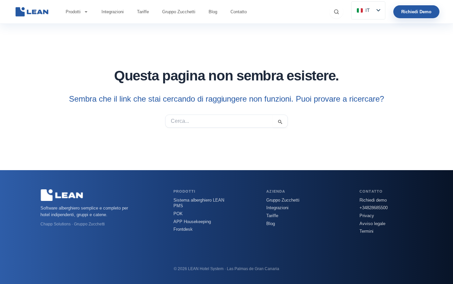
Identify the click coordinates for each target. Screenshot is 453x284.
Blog (213, 11)
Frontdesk (183, 229)
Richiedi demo (373, 200)
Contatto (238, 11)
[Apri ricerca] (336, 12)
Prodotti (73, 11)
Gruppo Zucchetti (178, 11)
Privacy (366, 215)
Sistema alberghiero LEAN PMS (198, 203)
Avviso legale (372, 223)
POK (178, 213)
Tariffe (143, 11)
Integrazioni (112, 11)
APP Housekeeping (192, 221)
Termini (366, 231)
